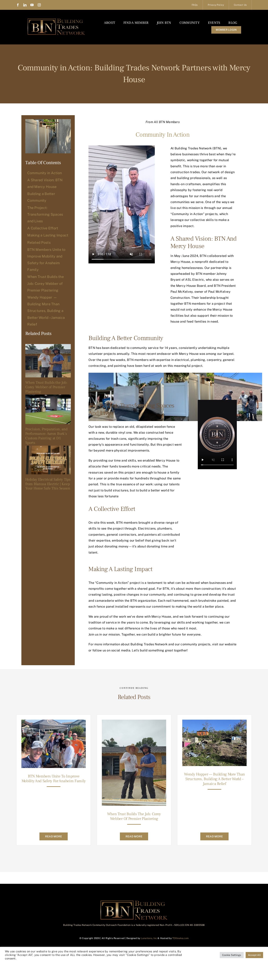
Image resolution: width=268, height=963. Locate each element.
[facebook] (17, 4)
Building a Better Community (41, 197)
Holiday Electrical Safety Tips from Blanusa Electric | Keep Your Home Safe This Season (47, 484)
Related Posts (39, 242)
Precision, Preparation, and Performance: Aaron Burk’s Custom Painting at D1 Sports (46, 436)
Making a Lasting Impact (47, 235)
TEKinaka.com (180, 938)
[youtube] (32, 4)
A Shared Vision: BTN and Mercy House (45, 183)
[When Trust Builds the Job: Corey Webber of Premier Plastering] (48, 360)
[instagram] (39, 4)
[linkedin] (24, 4)
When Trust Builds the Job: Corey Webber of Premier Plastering (46, 387)
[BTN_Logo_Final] (56, 19)
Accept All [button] (254, 955)
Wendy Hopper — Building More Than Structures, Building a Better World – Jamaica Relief (214, 779)
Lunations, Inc (149, 938)
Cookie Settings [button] (231, 955)
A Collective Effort (42, 228)
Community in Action (44, 173)
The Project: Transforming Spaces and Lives (45, 214)
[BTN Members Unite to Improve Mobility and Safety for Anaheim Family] (53, 722)
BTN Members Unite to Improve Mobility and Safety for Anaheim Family (54, 779)
